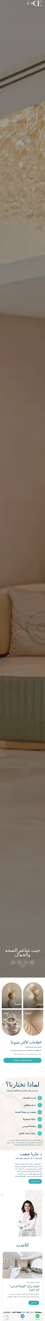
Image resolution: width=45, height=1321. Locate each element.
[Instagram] (32, 962)
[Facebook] (25, 962)
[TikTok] (13, 962)
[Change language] (32, 3)
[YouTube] (19, 962)
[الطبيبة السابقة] (2, 1194)
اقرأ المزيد (34, 1302)
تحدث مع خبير (30, 1181)
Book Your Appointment (22, 1060)
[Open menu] (28, 3)
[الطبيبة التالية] (43, 1194)
